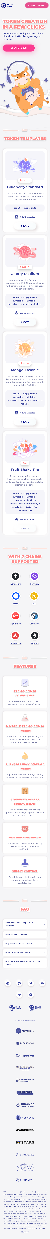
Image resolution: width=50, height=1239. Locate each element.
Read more (25, 1232)
